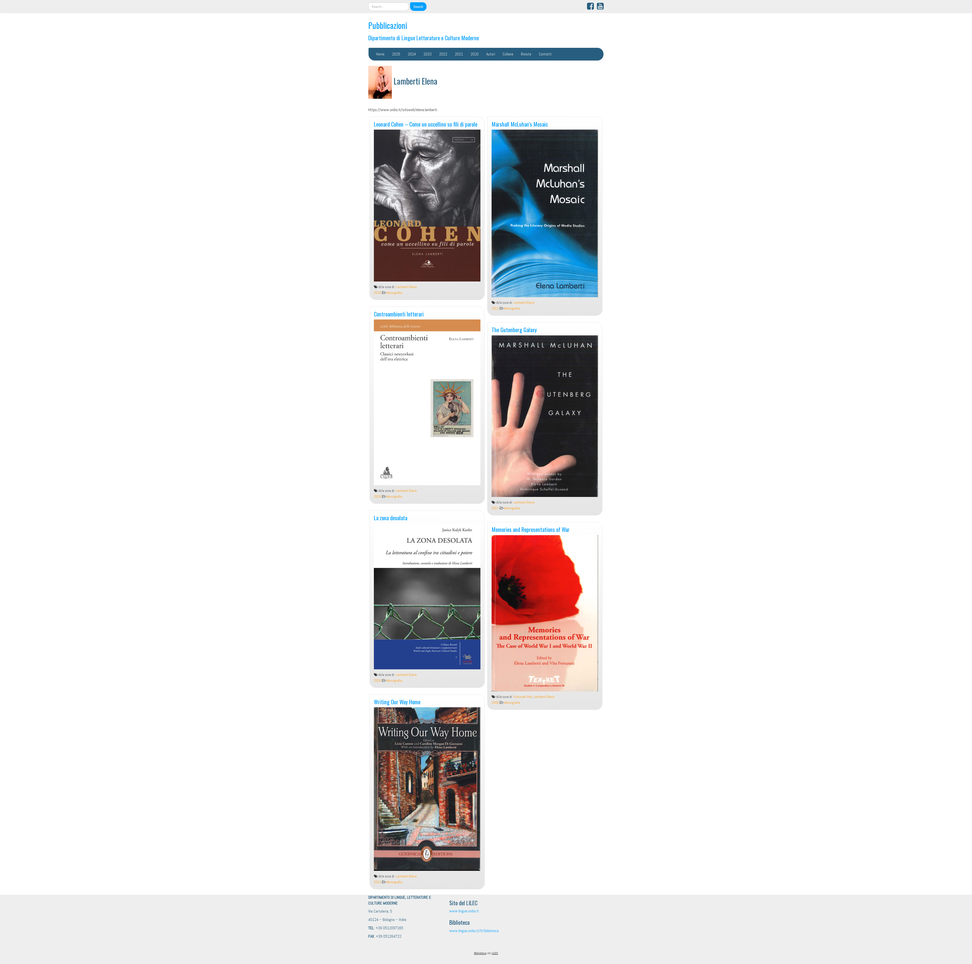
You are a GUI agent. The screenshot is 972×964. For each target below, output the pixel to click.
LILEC (495, 953)
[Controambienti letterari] (427, 402)
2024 (412, 54)
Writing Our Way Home (397, 701)
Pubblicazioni (387, 25)
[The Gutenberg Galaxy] (545, 416)
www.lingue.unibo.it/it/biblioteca (474, 930)
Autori (490, 54)
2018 (377, 293)
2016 (377, 680)
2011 (495, 508)
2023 (427, 54)
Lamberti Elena (406, 287)
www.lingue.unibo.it (464, 911)
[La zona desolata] (427, 596)
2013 (377, 882)
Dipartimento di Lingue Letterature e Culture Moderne (423, 37)
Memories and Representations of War (531, 529)
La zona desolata (390, 517)
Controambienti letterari (399, 314)
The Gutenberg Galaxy (514, 329)
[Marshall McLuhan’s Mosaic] (545, 213)
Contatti (545, 54)
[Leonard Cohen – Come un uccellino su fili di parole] (427, 206)
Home (380, 54)
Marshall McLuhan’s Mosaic (520, 124)
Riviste (526, 54)
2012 (495, 308)
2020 (475, 54)
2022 (443, 54)
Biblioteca (480, 953)
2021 (459, 54)
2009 (495, 702)
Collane (508, 54)
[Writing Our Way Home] (427, 789)
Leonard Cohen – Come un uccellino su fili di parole (425, 124)
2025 (396, 54)
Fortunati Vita (522, 697)
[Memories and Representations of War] (545, 613)
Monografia (394, 293)
